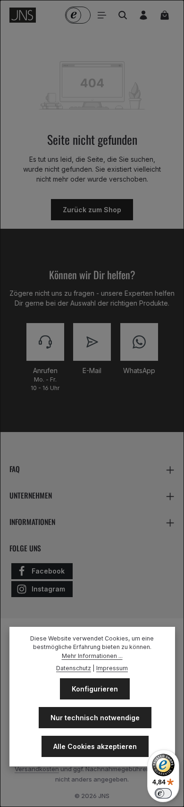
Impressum (112, 668)
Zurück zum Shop (92, 210)
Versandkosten (37, 769)
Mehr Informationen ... (92, 655)
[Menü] (101, 15)
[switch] (163, 793)
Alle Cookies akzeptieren (95, 746)
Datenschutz (73, 668)
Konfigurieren (95, 689)
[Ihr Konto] (143, 15)
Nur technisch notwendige (95, 718)
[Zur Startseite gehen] (22, 15)
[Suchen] (122, 15)
